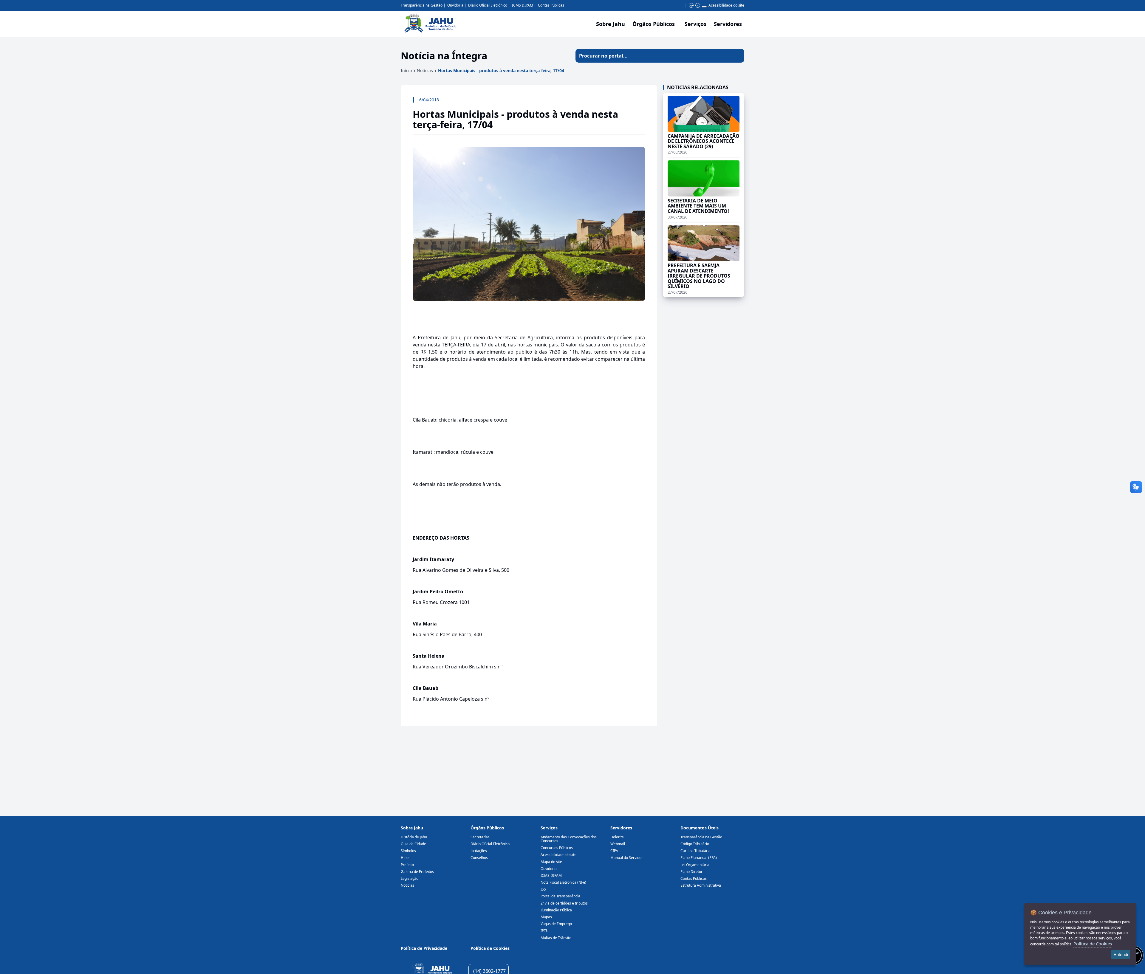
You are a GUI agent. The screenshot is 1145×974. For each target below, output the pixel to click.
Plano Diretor (691, 871)
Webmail (617, 843)
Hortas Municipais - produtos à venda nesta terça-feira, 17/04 (501, 70)
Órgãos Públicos (487, 828)
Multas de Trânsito (556, 937)
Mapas (546, 916)
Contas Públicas (551, 5)
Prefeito (407, 864)
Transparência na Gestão (421, 5)
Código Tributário (694, 843)
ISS (543, 889)
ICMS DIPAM (522, 5)
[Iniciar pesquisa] (737, 56)
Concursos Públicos (557, 847)
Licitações (479, 850)
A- (698, 5)
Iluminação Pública (556, 910)
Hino (405, 857)
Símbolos (408, 850)
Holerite (617, 837)
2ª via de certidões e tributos (564, 903)
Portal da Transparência (560, 896)
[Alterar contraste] (704, 6)
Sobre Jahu (610, 23)
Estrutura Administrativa (700, 885)
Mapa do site (551, 861)
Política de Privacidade (424, 948)
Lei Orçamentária (694, 864)
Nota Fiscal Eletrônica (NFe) (563, 882)
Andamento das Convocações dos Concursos (569, 838)
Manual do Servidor (626, 857)
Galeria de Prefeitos (417, 871)
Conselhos (479, 857)
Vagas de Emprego (556, 923)
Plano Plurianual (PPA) (698, 857)
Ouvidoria (455, 5)
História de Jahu (414, 837)
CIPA (614, 850)
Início (406, 70)
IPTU (545, 930)
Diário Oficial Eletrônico (487, 5)
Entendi (1120, 954)
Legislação (409, 878)
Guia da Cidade (413, 843)
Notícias (425, 70)
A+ (691, 5)
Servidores (621, 828)
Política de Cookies (490, 948)
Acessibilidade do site (726, 5)
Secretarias (480, 837)
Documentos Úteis (699, 828)
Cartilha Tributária (695, 850)
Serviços (695, 23)
